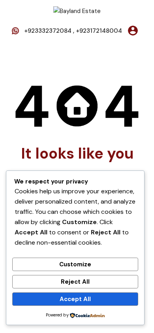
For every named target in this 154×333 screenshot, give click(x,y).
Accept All (75, 299)
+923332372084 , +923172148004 (73, 31)
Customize (75, 264)
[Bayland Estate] (77, 11)
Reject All (75, 282)
